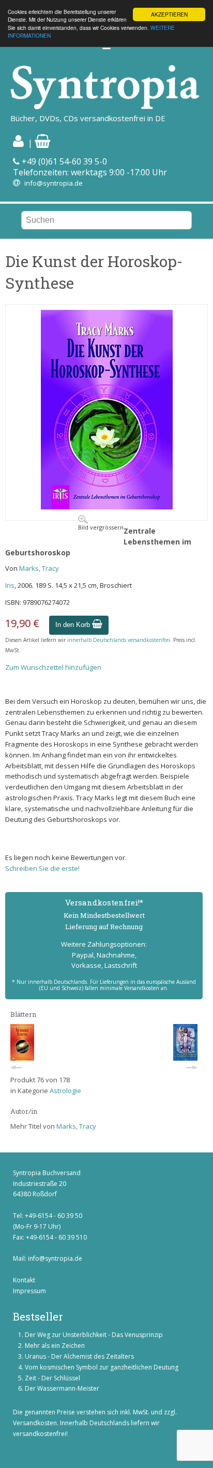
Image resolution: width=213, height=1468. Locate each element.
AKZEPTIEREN (169, 14)
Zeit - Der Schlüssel (52, 1378)
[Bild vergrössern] (107, 507)
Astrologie (65, 1090)
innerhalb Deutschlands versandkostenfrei (118, 640)
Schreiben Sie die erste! (42, 868)
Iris (9, 585)
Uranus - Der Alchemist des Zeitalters (79, 1356)
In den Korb (73, 625)
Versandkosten (35, 1422)
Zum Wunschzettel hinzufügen (53, 667)
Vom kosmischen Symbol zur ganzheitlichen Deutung (101, 1367)
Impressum (29, 1290)
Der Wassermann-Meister (62, 1388)
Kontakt (24, 1280)
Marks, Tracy (39, 568)
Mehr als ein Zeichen (55, 1345)
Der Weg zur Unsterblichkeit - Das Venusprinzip (94, 1334)
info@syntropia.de (53, 183)
